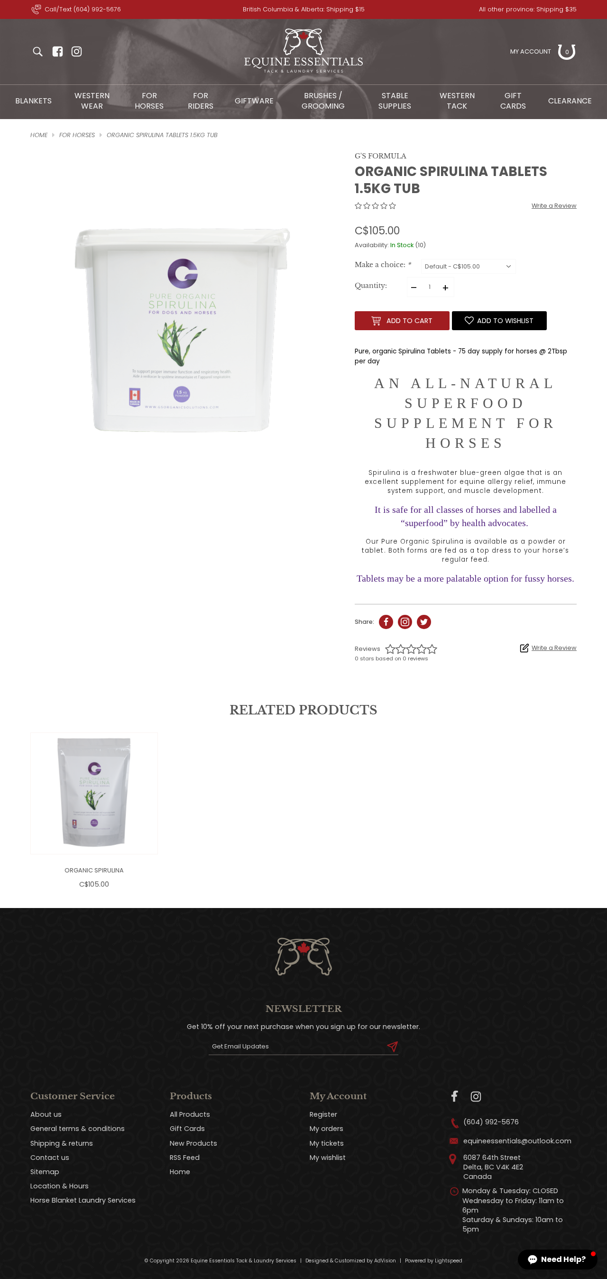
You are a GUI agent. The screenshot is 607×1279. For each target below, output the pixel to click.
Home (180, 1172)
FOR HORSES (149, 100)
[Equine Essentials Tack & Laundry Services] (303, 73)
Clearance (570, 100)
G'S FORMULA (380, 156)
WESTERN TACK (457, 100)
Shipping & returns (61, 1143)
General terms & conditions (77, 1128)
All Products (190, 1114)
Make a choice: (383, 265)
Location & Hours (59, 1186)
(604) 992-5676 (491, 1122)
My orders (326, 1128)
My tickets (327, 1143)
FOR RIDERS (200, 100)
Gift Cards (513, 100)
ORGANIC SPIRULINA (94, 870)
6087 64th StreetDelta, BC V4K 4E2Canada (493, 1167)
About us (46, 1114)
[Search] (37, 52)
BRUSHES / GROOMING (323, 100)
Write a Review (554, 206)
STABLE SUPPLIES (394, 100)
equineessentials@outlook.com (517, 1141)
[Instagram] (476, 1097)
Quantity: (371, 286)
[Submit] (392, 1046)
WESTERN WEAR (92, 100)
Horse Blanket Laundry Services (83, 1200)
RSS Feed (185, 1157)
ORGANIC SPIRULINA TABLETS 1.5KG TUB (162, 135)
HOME (38, 135)
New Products (193, 1143)
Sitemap (44, 1172)
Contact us (49, 1157)
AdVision (385, 1260)
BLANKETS (33, 100)
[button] (558, 1260)
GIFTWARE (254, 100)
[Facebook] (455, 1097)
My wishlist (328, 1157)
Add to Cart (409, 320)
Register (323, 1114)
